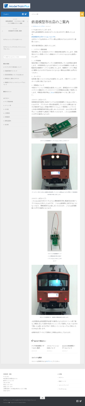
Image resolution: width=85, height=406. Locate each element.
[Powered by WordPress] (9, 402)
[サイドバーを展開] (82, 14)
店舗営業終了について (11, 71)
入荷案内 (7, 113)
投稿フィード (62, 381)
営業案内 (7, 117)
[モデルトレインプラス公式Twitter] (26, 14)
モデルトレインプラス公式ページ (12, 39)
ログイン (48, 361)
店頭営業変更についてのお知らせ (14, 74)
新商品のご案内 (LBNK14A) (12, 78)
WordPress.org (62, 389)
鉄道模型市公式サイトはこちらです (43, 37)
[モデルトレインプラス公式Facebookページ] (23, 14)
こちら (51, 92)
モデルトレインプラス (39, 26)
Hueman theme (22, 402)
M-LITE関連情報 (9, 101)
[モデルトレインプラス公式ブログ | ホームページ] (16, 5)
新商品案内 (8, 121)
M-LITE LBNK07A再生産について (13, 67)
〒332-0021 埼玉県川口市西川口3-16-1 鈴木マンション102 (10, 378)
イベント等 (35, 14)
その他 (7, 109)
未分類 (7, 124)
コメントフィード (64, 385)
